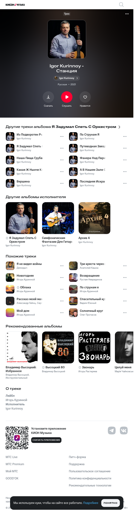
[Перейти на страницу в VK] (124, 430)
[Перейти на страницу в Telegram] (112, 430)
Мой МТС (12, 471)
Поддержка (76, 464)
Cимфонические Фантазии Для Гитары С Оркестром (58, 239)
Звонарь (88, 367)
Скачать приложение (46, 440)
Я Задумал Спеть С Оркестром (22, 239)
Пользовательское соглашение (89, 471)
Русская (62, 84)
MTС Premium (15, 464)
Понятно (110, 503)
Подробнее (90, 503)
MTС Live (12, 457)
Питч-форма (77, 457)
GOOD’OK (12, 478)
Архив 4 (84, 238)
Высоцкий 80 (55, 367)
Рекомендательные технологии (90, 485)
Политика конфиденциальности (90, 478)
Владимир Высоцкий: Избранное (21, 369)
